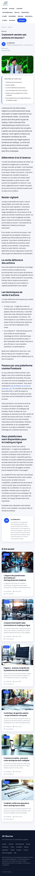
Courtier (19, 8)
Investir (11, 8)
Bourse (17, 12)
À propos (12, 20)
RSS (15, 853)
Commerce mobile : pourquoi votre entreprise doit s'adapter (17, 759)
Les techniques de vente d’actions (16, 90)
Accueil (4, 8)
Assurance (28, 16)
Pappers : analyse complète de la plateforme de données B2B (16, 669)
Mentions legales (7, 853)
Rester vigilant (10, 85)
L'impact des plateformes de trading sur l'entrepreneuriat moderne (15, 577)
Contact (22, 20)
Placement (25, 12)
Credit (4, 16)
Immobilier (12, 16)
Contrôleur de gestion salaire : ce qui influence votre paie (16, 714)
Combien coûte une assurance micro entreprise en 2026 (16, 804)
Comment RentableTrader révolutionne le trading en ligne (17, 624)
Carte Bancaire (7, 12)
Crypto (4, 20)
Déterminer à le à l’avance (14, 82)
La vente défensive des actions (15, 88)
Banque (20, 16)
